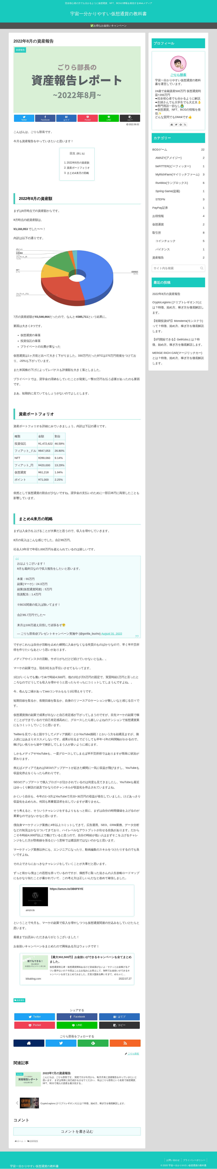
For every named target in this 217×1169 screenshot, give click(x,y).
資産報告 (20, 1000)
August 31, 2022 (111, 633)
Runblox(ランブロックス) (180, 182)
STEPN (180, 199)
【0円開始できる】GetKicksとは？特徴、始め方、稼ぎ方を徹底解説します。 (178, 342)
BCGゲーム (178, 149)
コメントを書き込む (77, 1131)
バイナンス (180, 249)
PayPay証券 (178, 207)
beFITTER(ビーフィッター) (180, 166)
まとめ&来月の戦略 (78, 172)
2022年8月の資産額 (78, 162)
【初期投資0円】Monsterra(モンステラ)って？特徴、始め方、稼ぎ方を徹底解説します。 (178, 326)
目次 (72, 153)
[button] (202, 268)
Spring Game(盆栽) (180, 191)
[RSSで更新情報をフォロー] (125, 1043)
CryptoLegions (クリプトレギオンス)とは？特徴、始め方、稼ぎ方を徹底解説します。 (178, 307)
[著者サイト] (29, 1043)
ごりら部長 (178, 75)
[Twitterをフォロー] (61, 1043)
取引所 (178, 232)
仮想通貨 (178, 224)
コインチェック (180, 241)
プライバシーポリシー (194, 1160)
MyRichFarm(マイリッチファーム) (180, 174)
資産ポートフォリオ (78, 167)
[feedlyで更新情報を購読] (93, 1043)
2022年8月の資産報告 (166, 294)
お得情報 (178, 216)
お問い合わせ (173, 1160)
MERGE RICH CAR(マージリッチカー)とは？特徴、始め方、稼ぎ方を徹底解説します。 (178, 358)
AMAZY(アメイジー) (180, 157)
